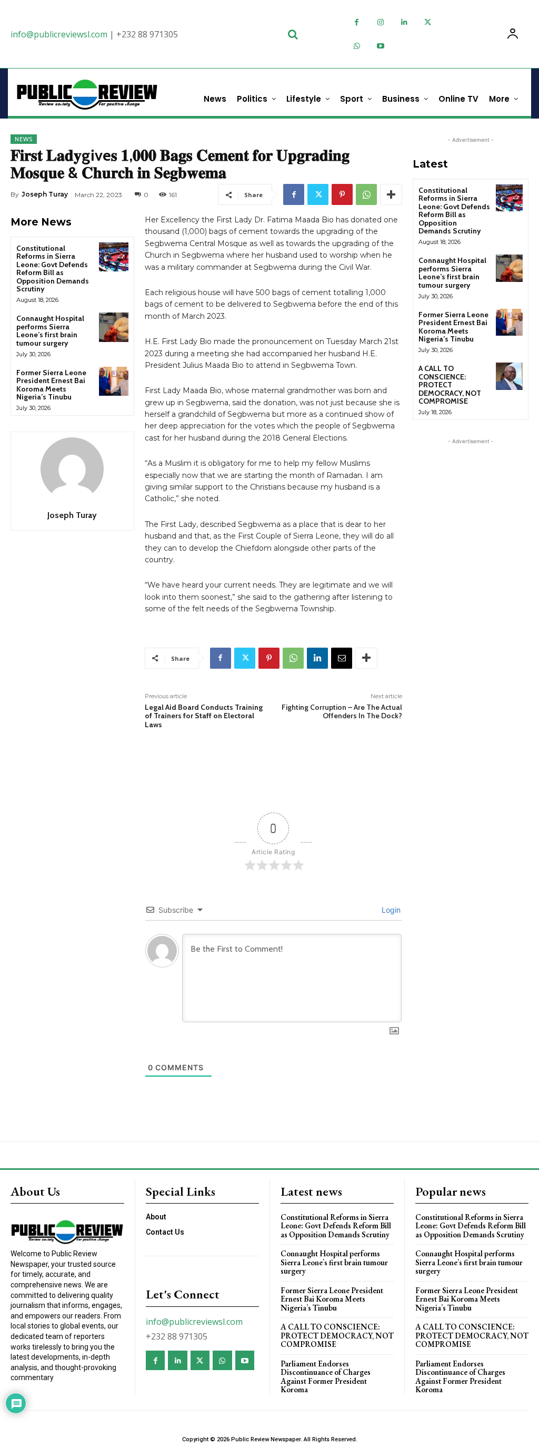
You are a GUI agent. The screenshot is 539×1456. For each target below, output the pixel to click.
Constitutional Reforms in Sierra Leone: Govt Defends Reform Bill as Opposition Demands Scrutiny (52, 268)
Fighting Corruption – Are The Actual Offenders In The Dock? (342, 711)
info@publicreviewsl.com (59, 34)
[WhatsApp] (356, 46)
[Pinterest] (342, 194)
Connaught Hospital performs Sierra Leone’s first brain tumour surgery (50, 330)
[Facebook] (356, 22)
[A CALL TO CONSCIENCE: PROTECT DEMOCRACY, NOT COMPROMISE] (509, 376)
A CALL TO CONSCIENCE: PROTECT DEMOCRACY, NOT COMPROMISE (449, 385)
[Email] (341, 658)
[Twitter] (427, 22)
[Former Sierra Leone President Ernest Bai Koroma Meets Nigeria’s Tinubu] (113, 381)
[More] (391, 194)
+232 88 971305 (147, 34)
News (24, 139)
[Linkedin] (404, 22)
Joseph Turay (45, 194)
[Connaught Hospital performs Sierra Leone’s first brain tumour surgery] (113, 326)
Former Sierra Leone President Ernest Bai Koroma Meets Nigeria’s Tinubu (51, 385)
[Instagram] (380, 22)
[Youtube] (380, 46)
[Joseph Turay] (72, 469)
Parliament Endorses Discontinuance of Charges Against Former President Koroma (326, 1377)
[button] (292, 34)
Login (390, 909)
